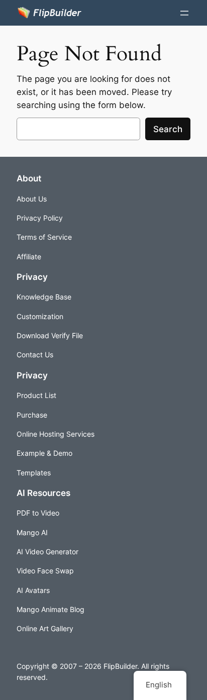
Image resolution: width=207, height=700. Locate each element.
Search (167, 129)
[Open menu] (184, 13)
